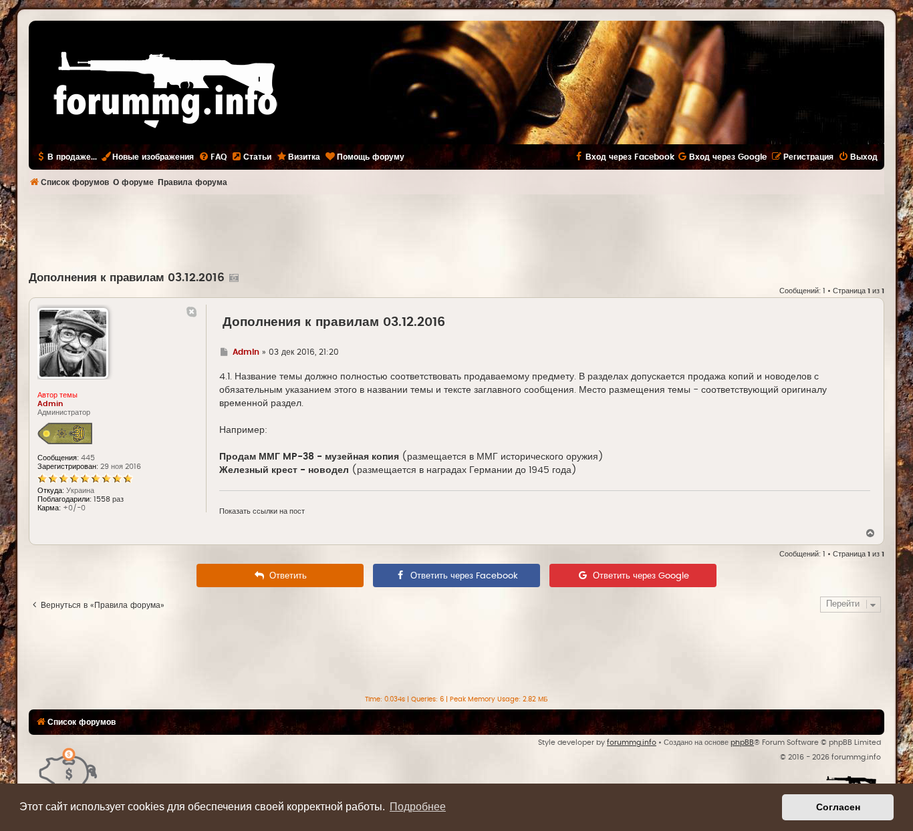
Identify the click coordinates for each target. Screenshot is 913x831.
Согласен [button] (838, 807)
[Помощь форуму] (68, 768)
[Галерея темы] (232, 278)
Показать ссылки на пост (262, 511)
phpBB (742, 742)
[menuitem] (213, 157)
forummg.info (631, 742)
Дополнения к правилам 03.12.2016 (127, 278)
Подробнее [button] (418, 806)
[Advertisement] (456, 231)
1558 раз (109, 499)
